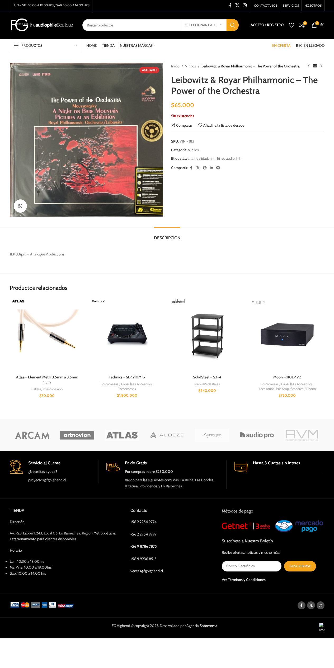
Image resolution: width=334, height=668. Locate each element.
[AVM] (301, 435)
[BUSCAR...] (233, 25)
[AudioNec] (212, 435)
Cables (36, 389)
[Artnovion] (77, 435)
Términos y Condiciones (247, 579)
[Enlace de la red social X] (237, 5)
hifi (238, 158)
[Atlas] (122, 435)
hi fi (212, 158)
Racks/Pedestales (207, 384)
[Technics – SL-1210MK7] (127, 334)
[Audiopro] (256, 435)
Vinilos (190, 66)
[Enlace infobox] (54, 471)
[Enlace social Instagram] (244, 5)
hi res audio (226, 158)
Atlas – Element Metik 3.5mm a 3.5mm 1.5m (47, 380)
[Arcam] (32, 435)
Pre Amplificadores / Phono (296, 389)
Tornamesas (127, 389)
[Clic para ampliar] (20, 206)
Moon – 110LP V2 (287, 377)
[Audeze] (166, 435)
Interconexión (53, 389)
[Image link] (43, 604)
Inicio (175, 66)
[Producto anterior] (308, 66)
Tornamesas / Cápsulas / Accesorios (127, 384)
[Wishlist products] (291, 25)
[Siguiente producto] (321, 66)
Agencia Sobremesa (201, 626)
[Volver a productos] (315, 66)
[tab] (167, 235)
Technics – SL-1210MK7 (127, 377)
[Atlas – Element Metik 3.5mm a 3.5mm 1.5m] (47, 334)
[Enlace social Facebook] (230, 5)
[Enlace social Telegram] (218, 167)
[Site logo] (42, 24)
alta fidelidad (198, 158)
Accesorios (266, 389)
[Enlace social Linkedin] (211, 167)
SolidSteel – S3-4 (207, 377)
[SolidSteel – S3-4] (207, 334)
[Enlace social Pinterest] (204, 167)
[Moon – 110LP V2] (287, 334)
